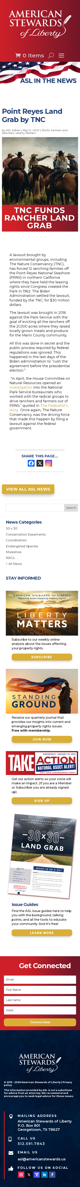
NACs (10, 558)
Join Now (41, 739)
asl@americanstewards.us (42, 1159)
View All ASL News (28, 489)
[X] (40, 463)
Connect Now (40, 1022)
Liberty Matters (26, 132)
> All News (14, 564)
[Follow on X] (29, 1175)
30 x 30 (11, 528)
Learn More (42, 933)
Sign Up (42, 800)
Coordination (16, 540)
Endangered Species (22, 546)
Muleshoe (13, 552)
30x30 (46, 130)
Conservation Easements (26, 534)
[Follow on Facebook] (52, 1175)
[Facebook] (31, 463)
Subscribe (41, 657)
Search (71, 507)
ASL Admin (13, 130)
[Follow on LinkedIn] (44, 1175)
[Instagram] (48, 463)
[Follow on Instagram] (21, 1175)
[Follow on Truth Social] (37, 1175)
